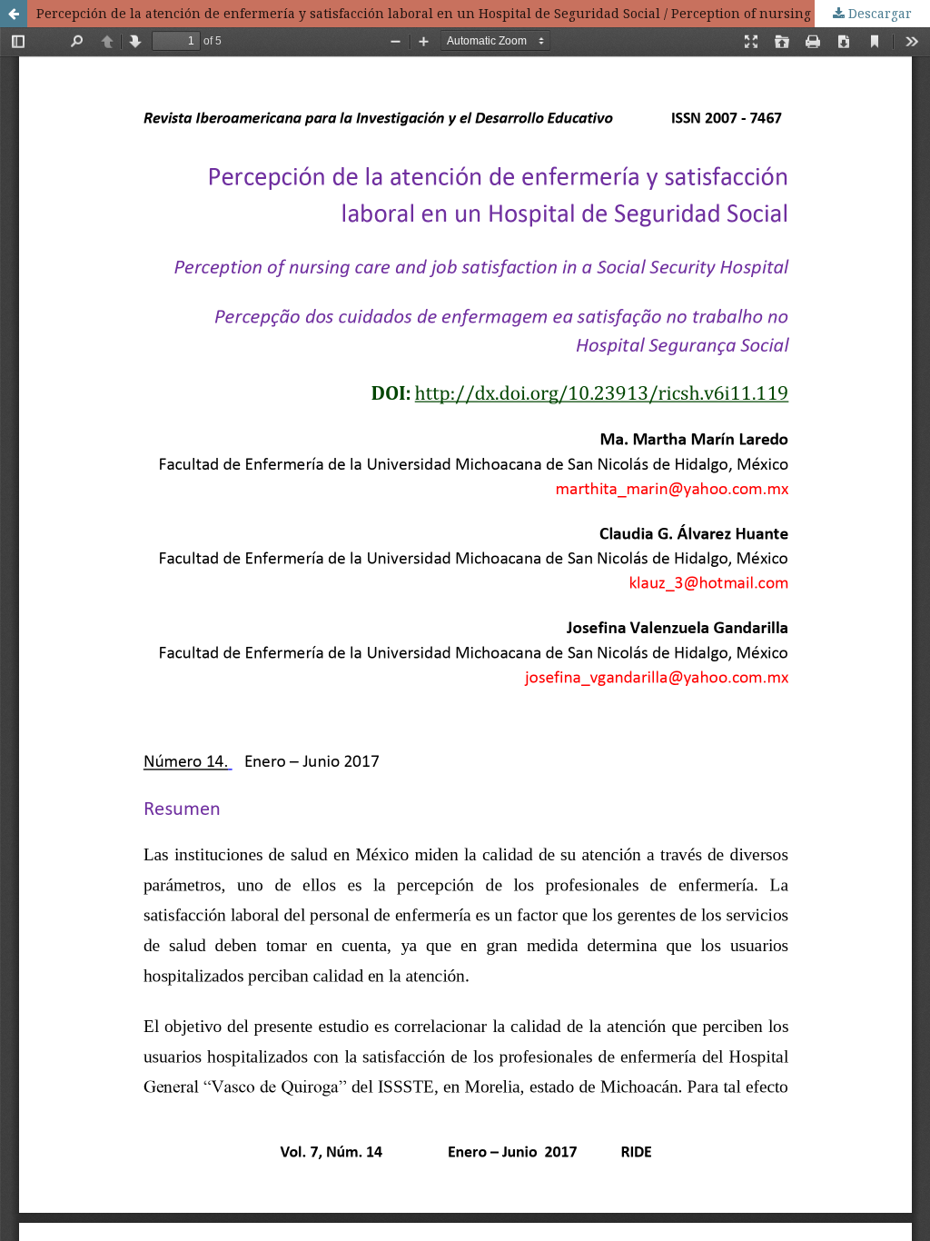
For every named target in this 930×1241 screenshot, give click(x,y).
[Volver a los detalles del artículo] (13, 13)
